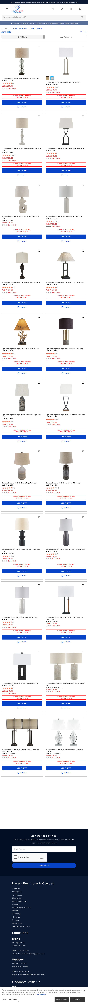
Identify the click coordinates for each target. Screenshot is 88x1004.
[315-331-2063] (71, 9)
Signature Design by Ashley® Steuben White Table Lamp (19, 617)
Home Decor (23, 28)
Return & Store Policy (21, 926)
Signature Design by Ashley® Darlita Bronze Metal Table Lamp (21, 282)
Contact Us (17, 923)
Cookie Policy (41, 994)
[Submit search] (82, 17)
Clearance (16, 898)
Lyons (16, 939)
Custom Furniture (19, 901)
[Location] (62, 9)
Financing (16, 914)
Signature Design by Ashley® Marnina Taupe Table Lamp (20, 483)
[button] (7, 9)
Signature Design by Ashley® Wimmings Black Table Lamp (20, 683)
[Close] (84, 990)
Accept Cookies (61, 999)
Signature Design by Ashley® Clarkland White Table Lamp (64, 216)
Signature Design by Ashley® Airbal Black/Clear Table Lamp (20, 78)
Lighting (32, 28)
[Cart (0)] (80, 9)
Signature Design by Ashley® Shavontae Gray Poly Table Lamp (65, 549)
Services (15, 920)
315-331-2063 (23, 951)
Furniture (14, 28)
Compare (23, 107)
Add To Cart (22, 102)
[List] (52, 9)
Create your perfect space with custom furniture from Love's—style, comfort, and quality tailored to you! (45, 2)
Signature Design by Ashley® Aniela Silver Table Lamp (63, 82)
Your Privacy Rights (10, 999)
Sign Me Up (44, 865)
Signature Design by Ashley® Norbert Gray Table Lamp (63, 483)
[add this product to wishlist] (39, 46)
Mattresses (17, 892)
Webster (18, 959)
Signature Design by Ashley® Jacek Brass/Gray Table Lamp (64, 349)
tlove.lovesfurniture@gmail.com (31, 954)
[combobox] (65, 37)
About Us (16, 917)
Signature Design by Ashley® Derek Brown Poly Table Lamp (20, 349)
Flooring (15, 904)
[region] (44, 995)
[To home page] (17, 9)
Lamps (39, 28)
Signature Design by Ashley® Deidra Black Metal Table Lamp (65, 282)
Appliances (17, 895)
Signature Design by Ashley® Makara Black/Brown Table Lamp (65, 415)
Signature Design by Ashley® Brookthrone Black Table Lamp (65, 148)
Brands (15, 910)
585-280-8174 (23, 971)
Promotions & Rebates (21, 907)
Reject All (77, 999)
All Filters (23, 37)
